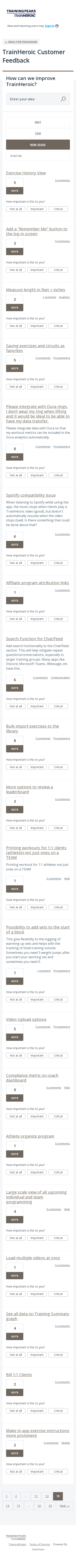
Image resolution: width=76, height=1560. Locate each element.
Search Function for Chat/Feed (34, 638)
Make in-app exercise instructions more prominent (37, 1433)
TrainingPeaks (17, 1544)
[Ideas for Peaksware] (22, 13)
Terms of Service (39, 1544)
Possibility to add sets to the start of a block (38, 929)
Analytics (64, 297)
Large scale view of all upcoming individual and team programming (36, 1197)
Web (67, 878)
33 (50, 1506)
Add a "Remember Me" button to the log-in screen (36, 231)
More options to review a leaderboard (29, 789)
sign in (49, 26)
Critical (61, 209)
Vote (14, 191)
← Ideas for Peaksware (21, 42)
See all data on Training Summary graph (37, 1316)
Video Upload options (26, 1019)
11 (36, 1496)
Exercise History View (26, 173)
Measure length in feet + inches (35, 289)
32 (39, 1506)
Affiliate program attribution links (37, 582)
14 (7, 1506)
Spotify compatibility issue (31, 495)
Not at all (17, 209)
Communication (60, 677)
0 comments (62, 180)
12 (47, 1496)
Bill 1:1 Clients (19, 1374)
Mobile (66, 1443)
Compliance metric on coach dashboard (32, 1078)
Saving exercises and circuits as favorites (35, 348)
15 (18, 1506)
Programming (62, 358)
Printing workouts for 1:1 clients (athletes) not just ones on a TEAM (36, 852)
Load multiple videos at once (33, 1258)
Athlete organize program (30, 1136)
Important (38, 209)
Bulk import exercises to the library (32, 728)
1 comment (49, 297)
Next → (65, 1506)
